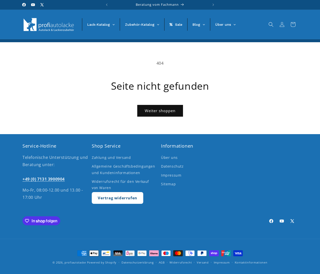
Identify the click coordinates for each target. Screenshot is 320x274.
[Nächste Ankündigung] (213, 4)
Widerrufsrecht (181, 262)
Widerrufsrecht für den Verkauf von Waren (120, 184)
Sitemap (168, 184)
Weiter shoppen (160, 110)
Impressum (171, 175)
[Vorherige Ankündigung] (106, 4)
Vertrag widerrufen (117, 197)
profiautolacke (75, 262)
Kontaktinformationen (251, 262)
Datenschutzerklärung (138, 262)
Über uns (169, 157)
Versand (203, 262)
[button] (271, 24)
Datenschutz (172, 166)
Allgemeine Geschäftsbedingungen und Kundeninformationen (123, 169)
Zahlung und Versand (111, 157)
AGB (162, 262)
